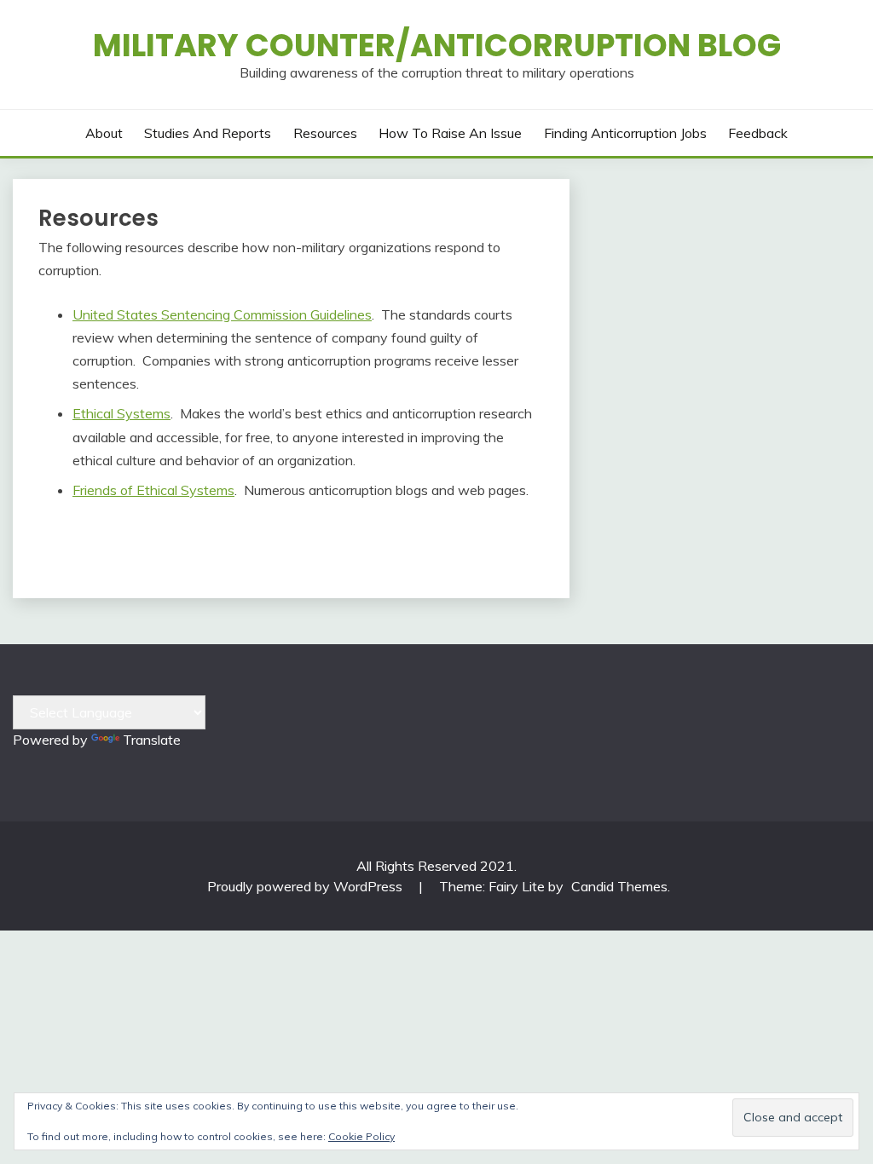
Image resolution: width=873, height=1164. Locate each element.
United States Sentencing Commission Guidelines (222, 314)
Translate (152, 739)
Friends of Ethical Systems (153, 489)
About (104, 132)
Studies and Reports (207, 132)
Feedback (758, 132)
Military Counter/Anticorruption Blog (437, 45)
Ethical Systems (121, 413)
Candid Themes (619, 886)
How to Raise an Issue (450, 132)
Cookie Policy (361, 1136)
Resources (325, 132)
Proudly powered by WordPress (306, 886)
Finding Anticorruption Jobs (625, 132)
